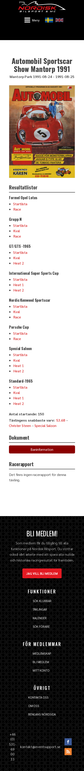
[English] (59, 20)
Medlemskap (42, 653)
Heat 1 (18, 284)
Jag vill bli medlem (42, 573)
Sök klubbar (42, 601)
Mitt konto (41, 670)
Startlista (20, 203)
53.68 (60, 420)
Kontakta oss (38, 697)
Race (17, 209)
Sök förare (41, 626)
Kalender (40, 618)
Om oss (33, 706)
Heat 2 (18, 263)
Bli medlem (41, 662)
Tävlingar (40, 609)
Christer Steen (20, 425)
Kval (16, 230)
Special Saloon (45, 425)
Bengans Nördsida (42, 714)
